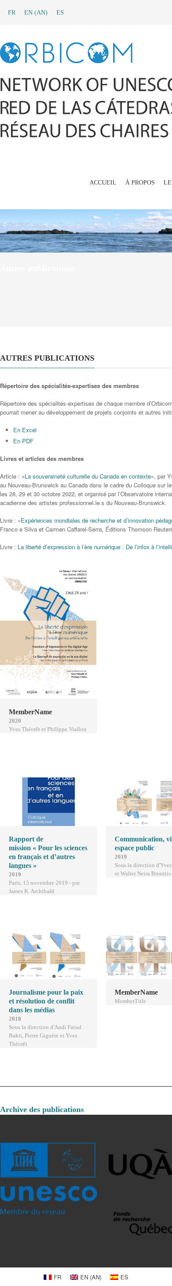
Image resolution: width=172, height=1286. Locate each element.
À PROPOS (140, 182)
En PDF (23, 441)
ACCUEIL (103, 182)
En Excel (25, 430)
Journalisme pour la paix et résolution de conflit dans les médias (46, 1001)
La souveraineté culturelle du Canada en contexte (88, 476)
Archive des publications (42, 1109)
